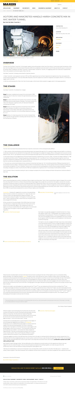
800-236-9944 (46, 368)
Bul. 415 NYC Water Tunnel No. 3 (10, 359)
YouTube (60, 379)
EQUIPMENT (13, 379)
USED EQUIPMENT (30, 379)
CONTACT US (58, 368)
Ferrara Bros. (6, 192)
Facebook (51, 379)
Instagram (56, 379)
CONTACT (41, 379)
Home (4, 10)
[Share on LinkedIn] (63, 53)
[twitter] (66, 1)
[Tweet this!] (59, 53)
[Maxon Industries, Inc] (9, 4)
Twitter (53, 379)
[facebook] (64, 1)
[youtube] (67, 1)
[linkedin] (69, 1)
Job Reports (9, 10)
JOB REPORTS (19, 379)
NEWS (24, 379)
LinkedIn (58, 379)
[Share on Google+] (65, 53)
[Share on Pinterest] (61, 53)
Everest (25, 276)
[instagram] (71, 1)
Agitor (8, 57)
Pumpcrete (28, 322)
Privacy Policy (20, 387)
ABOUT (36, 379)
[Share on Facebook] (57, 53)
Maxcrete (58, 45)
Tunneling (58, 39)
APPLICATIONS (6, 379)
